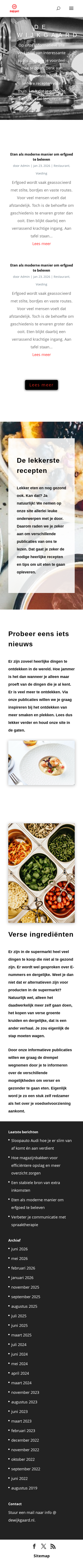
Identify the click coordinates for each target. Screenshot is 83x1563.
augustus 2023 (24, 1401)
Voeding (41, 173)
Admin (25, 166)
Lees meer (41, 243)
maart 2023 (21, 1421)
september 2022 (25, 1468)
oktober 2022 (23, 1459)
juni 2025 (19, 1325)
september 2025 (25, 1296)
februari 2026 (23, 1268)
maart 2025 (21, 1334)
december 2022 (25, 1440)
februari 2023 (23, 1430)
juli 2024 (18, 1344)
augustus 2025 (24, 1306)
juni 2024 (19, 1354)
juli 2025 (18, 1315)
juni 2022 (19, 1478)
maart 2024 (21, 1382)
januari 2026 (22, 1277)
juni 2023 (19, 1411)
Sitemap (42, 1555)
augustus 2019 (24, 1488)
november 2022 (25, 1449)
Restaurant (61, 166)
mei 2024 (19, 1363)
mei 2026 (19, 1258)
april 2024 (20, 1373)
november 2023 (25, 1392)
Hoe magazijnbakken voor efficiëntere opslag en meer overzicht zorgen (35, 1165)
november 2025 (25, 1287)
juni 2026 (19, 1248)
